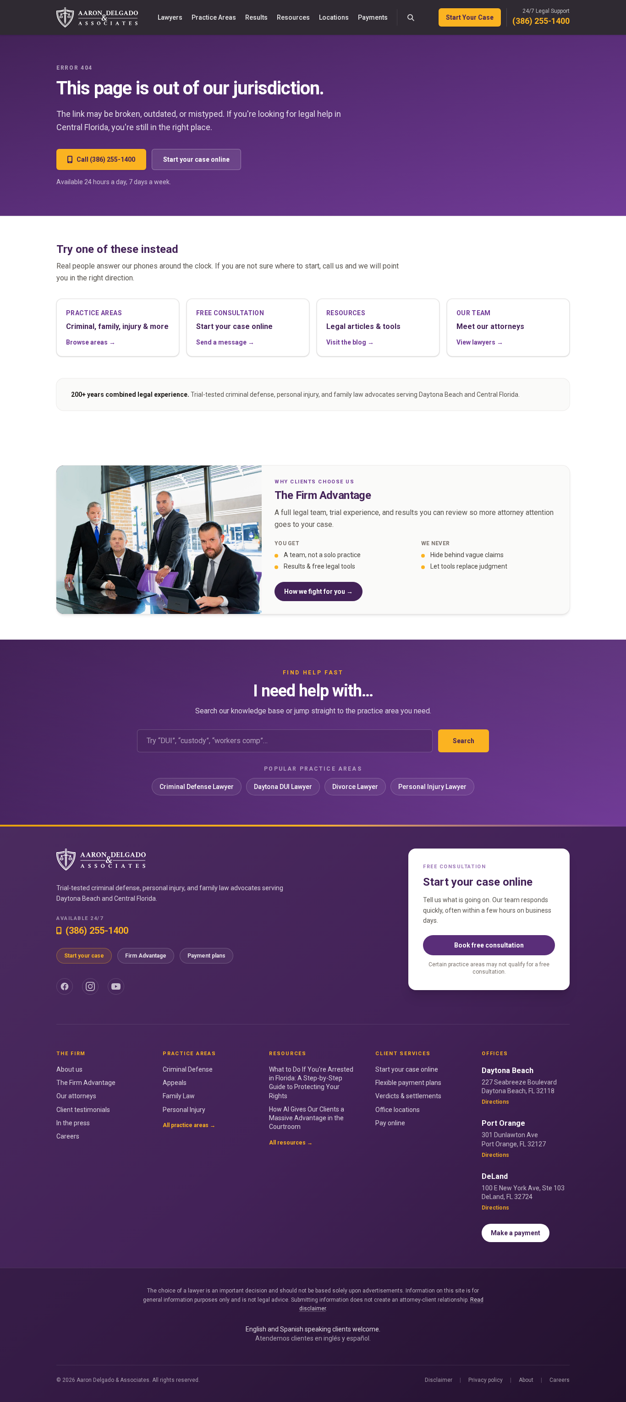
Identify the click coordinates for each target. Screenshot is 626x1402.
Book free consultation (489, 945)
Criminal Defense (188, 1069)
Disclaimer (438, 1380)
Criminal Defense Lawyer (196, 786)
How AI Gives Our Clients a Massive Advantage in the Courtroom (306, 1118)
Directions (495, 1102)
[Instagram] (90, 986)
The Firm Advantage (85, 1082)
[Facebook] (64, 986)
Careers (67, 1136)
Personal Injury (184, 1109)
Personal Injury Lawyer (432, 786)
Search (463, 741)
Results (256, 17)
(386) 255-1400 (541, 21)
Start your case (84, 956)
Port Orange (503, 1123)
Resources (293, 17)
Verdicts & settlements (408, 1096)
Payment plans (206, 956)
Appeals (175, 1082)
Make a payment (515, 1233)
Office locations (397, 1109)
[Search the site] (411, 17)
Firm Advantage (145, 956)
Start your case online (196, 159)
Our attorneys (76, 1096)
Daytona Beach (507, 1070)
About (526, 1380)
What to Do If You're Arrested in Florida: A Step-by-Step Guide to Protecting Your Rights (311, 1083)
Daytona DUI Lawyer (283, 786)
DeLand (495, 1176)
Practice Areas (214, 17)
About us (69, 1069)
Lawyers (170, 17)
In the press (73, 1123)
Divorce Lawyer (355, 786)
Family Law (179, 1096)
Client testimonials (83, 1109)
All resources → (291, 1142)
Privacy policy (485, 1380)
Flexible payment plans (408, 1082)
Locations (334, 17)
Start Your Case (470, 17)
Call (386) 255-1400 (106, 159)
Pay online (390, 1123)
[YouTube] (116, 986)
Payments (373, 17)
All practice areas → (189, 1125)
